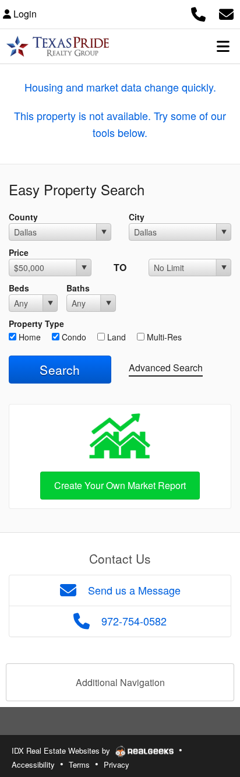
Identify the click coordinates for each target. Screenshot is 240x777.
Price (19, 252)
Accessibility (33, 764)
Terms (79, 764)
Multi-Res (163, 337)
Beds (19, 288)
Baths (78, 288)
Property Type (36, 323)
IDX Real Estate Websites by (62, 750)
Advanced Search (166, 367)
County (23, 217)
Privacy (116, 764)
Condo (72, 337)
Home (28, 337)
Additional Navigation (120, 682)
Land (115, 337)
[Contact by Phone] (198, 12)
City (136, 217)
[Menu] (223, 46)
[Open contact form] (226, 12)
